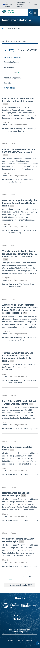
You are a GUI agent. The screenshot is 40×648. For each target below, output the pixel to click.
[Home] (3, 29)
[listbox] (9, 4)
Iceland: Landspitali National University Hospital (15, 494)
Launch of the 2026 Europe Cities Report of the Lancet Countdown (18, 101)
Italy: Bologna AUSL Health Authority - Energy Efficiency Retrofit (19, 402)
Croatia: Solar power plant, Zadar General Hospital (18, 540)
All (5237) (9, 50)
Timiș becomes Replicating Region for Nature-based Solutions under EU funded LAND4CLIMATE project (19, 255)
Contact (17, 619)
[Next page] (27, 576)
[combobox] (20, 41)
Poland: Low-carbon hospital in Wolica (17, 448)
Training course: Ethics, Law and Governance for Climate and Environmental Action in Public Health (17, 357)
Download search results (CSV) (19, 585)
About (16, 615)
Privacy (29, 640)
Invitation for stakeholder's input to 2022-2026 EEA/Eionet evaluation (18, 152)
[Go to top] (38, 643)
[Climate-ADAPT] (14, 11)
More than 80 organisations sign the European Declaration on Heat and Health (19, 203)
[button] (37, 41)
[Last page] (29, 576)
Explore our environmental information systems (19, 631)
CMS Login (20, 640)
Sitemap (11, 640)
